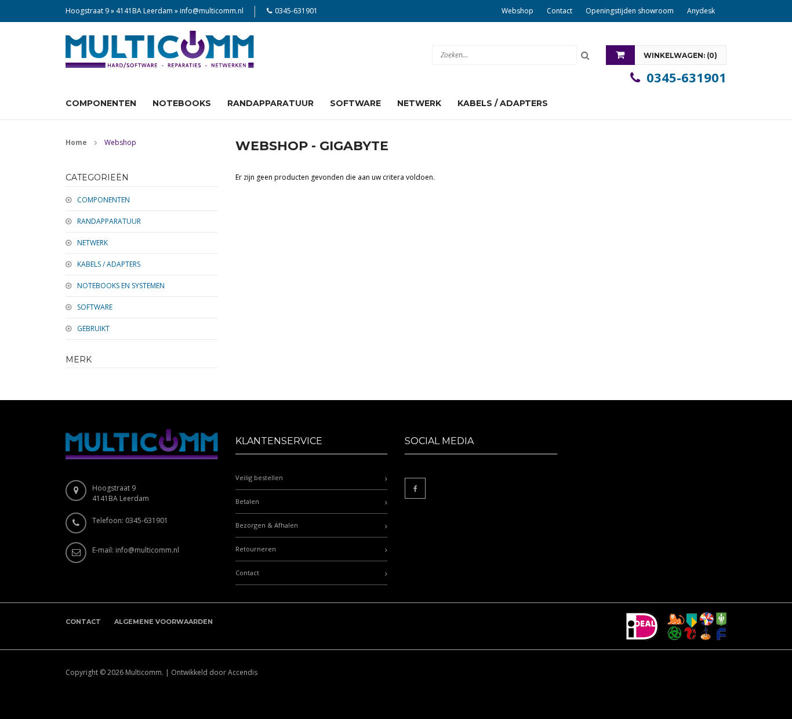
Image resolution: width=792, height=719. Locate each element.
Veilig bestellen (259, 477)
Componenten (103, 200)
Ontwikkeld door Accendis (214, 672)
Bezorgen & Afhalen (266, 525)
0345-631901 (296, 11)
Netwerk (92, 243)
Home (76, 142)
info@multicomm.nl (212, 11)
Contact (559, 11)
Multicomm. (144, 672)
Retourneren (255, 548)
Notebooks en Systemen (121, 285)
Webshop (517, 11)
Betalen (247, 501)
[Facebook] (415, 488)
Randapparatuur (109, 221)
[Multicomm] (160, 49)
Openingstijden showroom (630, 11)
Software (94, 307)
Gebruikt (93, 328)
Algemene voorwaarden (163, 622)
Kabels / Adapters (108, 264)
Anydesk (701, 11)
